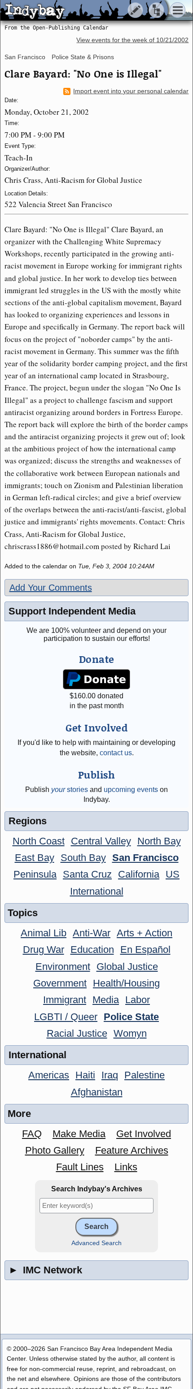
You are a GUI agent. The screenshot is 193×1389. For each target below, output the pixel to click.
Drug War (43, 949)
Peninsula (35, 874)
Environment (62, 966)
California (138, 874)
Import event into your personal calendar (131, 91)
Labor (137, 999)
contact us (116, 753)
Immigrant (64, 999)
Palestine (144, 1075)
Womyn (130, 1033)
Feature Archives (131, 1150)
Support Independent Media (72, 611)
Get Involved (143, 1133)
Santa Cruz (87, 874)
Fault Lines (80, 1167)
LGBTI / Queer (65, 1016)
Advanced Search (96, 1243)
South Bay (83, 857)
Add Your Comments (50, 588)
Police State (131, 1016)
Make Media (79, 1133)
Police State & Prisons (83, 57)
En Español (145, 949)
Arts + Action (144, 933)
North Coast (39, 841)
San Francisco (24, 57)
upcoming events (131, 789)
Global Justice (127, 966)
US (173, 874)
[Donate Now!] (96, 679)
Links (125, 1167)
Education (92, 949)
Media (105, 999)
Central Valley (101, 841)
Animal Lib (43, 933)
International (96, 891)
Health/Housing (126, 983)
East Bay (34, 857)
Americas (48, 1075)
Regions (28, 820)
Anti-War (91, 933)
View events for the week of (132, 40)
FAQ (32, 1133)
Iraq (109, 1075)
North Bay (159, 841)
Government (60, 983)
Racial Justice (77, 1033)
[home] (84, 11)
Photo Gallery (54, 1150)
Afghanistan (97, 1092)
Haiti (85, 1075)
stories (69, 789)
